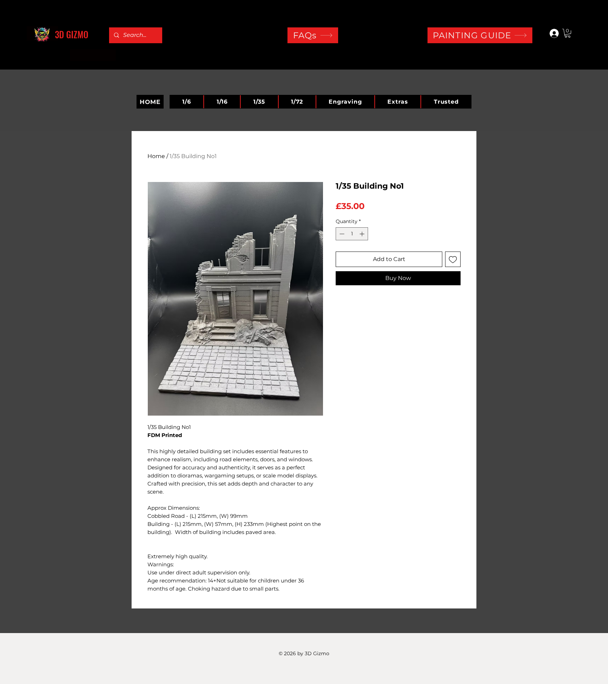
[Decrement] (341, 234)
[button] (567, 33)
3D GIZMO (71, 34)
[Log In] (551, 33)
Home (156, 156)
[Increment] (362, 234)
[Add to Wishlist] (453, 259)
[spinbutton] (352, 234)
